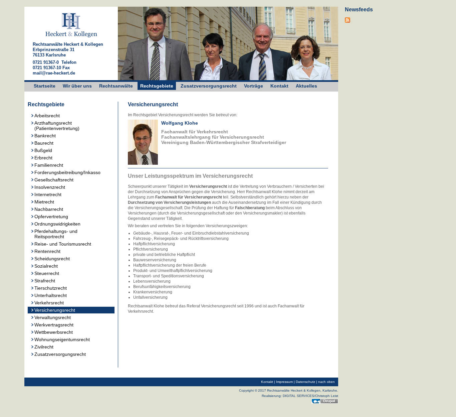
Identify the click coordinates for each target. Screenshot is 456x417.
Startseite (44, 86)
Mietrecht (44, 201)
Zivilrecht (43, 347)
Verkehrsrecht (49, 302)
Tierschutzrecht (50, 288)
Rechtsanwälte (116, 86)
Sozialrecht (46, 266)
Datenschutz (305, 382)
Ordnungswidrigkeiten (57, 224)
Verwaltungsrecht (52, 317)
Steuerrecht (46, 273)
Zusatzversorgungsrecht (209, 86)
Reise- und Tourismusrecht (62, 244)
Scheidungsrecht (52, 258)
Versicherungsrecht (54, 310)
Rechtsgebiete (156, 86)
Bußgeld (43, 150)
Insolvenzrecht (49, 187)
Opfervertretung (51, 216)
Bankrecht (45, 135)
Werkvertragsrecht (53, 324)
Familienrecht (48, 165)
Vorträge (253, 86)
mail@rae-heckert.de (54, 73)
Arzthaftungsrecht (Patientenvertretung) (56, 125)
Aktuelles (306, 86)
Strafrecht (44, 280)
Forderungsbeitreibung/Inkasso (67, 172)
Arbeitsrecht (47, 115)
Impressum (284, 382)
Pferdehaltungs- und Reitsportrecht (55, 234)
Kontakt (279, 86)
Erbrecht (43, 157)
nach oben (326, 382)
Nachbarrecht (48, 209)
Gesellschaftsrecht (53, 179)
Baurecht (43, 143)
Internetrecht (47, 194)
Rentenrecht (47, 251)
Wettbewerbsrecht (53, 332)
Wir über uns (77, 86)
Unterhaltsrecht (50, 295)
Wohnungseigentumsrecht (62, 339)
